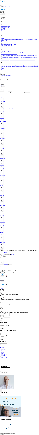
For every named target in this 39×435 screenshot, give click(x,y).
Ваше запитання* (2, 315)
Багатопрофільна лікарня (4, 39)
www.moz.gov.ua (5, 6)
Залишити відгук (2, 271)
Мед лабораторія (3, 52)
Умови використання (5, 319)
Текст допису (7, 334)
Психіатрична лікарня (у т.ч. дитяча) (18, 57)
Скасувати (1, 74)
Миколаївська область (3, 28)
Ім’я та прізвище (7, 325)
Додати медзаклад (2, 347)
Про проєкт (2, 68)
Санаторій (5, 60)
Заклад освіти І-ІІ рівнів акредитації (8, 47)
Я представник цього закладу (4, 335)
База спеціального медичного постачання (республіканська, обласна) (14, 39)
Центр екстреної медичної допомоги (22, 65)
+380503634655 (3, 85)
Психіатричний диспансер (25, 57)
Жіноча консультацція (3, 46)
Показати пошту (3, 86)
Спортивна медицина (8, 60)
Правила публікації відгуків (17, 319)
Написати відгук (1, 91)
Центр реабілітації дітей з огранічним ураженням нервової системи (27, 66)
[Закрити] (0, 73)
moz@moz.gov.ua (8, 6)
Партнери (2, 350)
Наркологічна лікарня (9, 54)
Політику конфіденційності (10, 319)
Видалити (4, 74)
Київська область (3, 26)
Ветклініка (2, 41)
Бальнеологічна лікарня (23, 39)
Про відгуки (2, 353)
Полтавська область (3, 30)
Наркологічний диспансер (14, 54)
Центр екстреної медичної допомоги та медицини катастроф (32, 65)
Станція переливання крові (14, 60)
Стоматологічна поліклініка (25, 60)
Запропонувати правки (10, 91)
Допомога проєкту (3, 351)
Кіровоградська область (7, 26)
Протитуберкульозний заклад (7, 57)
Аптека (3, 38)
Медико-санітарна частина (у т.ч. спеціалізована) (10, 52)
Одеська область (3, 29)
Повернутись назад (2, 434)
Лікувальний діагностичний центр (7, 51)
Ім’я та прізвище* (2, 304)
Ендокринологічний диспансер (10, 45)
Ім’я (6, 336)
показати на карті (12, 254)
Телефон (7, 326)
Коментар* (1, 302)
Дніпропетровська (5, 252)
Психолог (2, 69)
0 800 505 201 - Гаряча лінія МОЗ (4, 357)
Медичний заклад (24, 52)
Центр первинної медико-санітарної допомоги (11, 66)
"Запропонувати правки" (27, 92)
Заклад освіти (2, 47)
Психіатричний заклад (30, 57)
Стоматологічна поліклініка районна (31, 60)
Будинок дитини (28, 39)
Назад (1, 307)
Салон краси (2, 60)
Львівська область (7, 27)
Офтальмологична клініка (32, 55)
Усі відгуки (2, 70)
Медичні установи (3, 349)
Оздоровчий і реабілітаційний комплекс (5, 55)
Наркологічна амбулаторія (4, 54)
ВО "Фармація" (5, 41)
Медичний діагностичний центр (18, 52)
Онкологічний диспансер (12, 55)
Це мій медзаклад (6, 91)
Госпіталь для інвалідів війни (7, 42)
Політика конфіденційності (4, 354)
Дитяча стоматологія (9, 44)
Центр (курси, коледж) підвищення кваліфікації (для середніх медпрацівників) (9, 65)
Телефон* (1, 305)
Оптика (20, 55)
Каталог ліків (3, 3)
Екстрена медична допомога (4, 45)
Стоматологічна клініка (19, 60)
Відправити (1, 339)
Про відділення (3, 97)
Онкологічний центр (17, 55)
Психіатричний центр (35, 57)
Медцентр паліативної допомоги (33, 52)
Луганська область (3, 27)
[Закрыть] (0, 344)
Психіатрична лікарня (12, 57)
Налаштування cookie (3, 355)
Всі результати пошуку (2, 14)
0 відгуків (2, 288)
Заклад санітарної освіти (14, 47)
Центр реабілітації (18, 66)
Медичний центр (28, 52)
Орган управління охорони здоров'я (25, 55)
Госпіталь (2, 42)
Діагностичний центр (14, 44)
